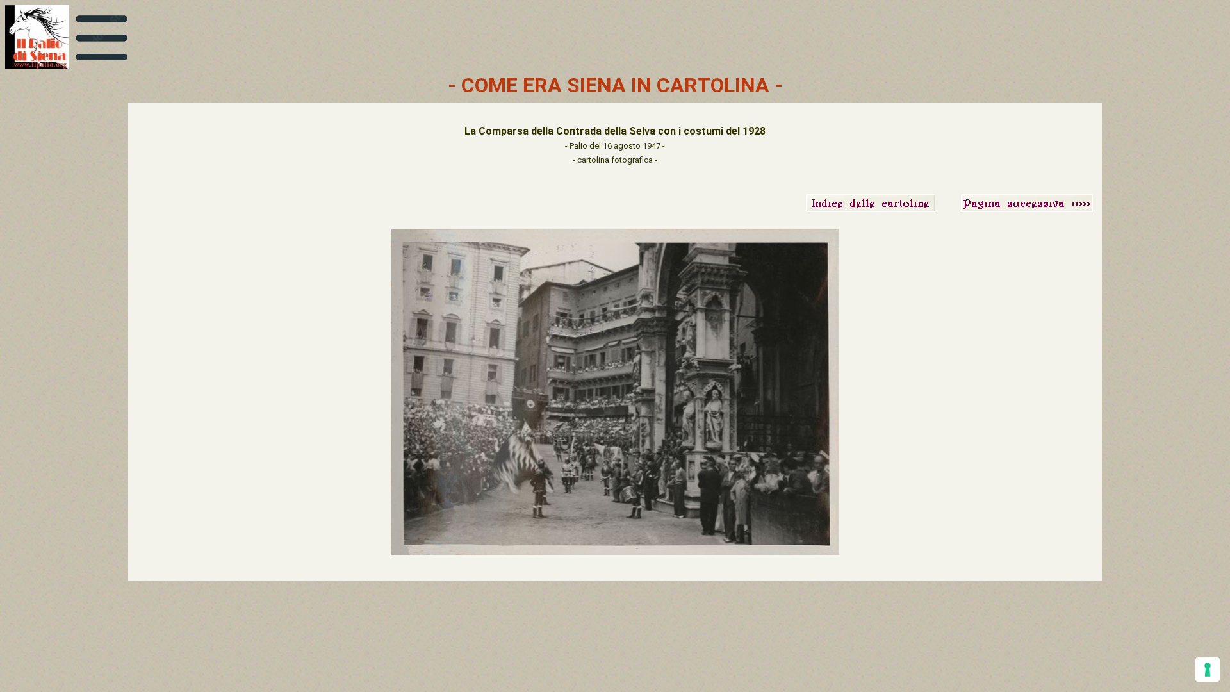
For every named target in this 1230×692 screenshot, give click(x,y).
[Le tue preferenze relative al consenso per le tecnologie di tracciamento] (1207, 669)
